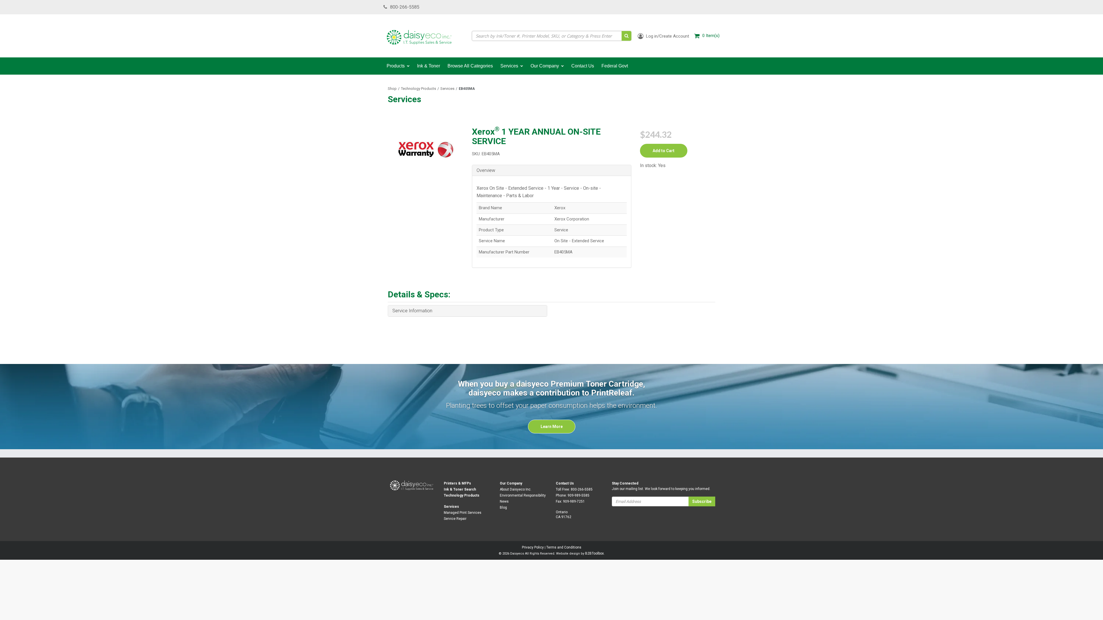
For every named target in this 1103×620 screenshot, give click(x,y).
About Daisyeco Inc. (515, 489)
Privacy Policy (533, 547)
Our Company (511, 483)
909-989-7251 (574, 501)
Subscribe (701, 501)
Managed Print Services (462, 513)
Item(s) (711, 35)
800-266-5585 (404, 7)
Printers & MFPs (457, 483)
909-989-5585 (578, 495)
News (504, 501)
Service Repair (455, 519)
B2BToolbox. (595, 553)
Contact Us (565, 483)
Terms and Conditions (563, 547)
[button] (552, 170)
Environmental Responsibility (523, 495)
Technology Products (418, 88)
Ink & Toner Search (460, 489)
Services (447, 88)
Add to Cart (663, 150)
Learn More (552, 426)
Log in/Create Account (667, 36)
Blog (503, 507)
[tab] (551, 170)
